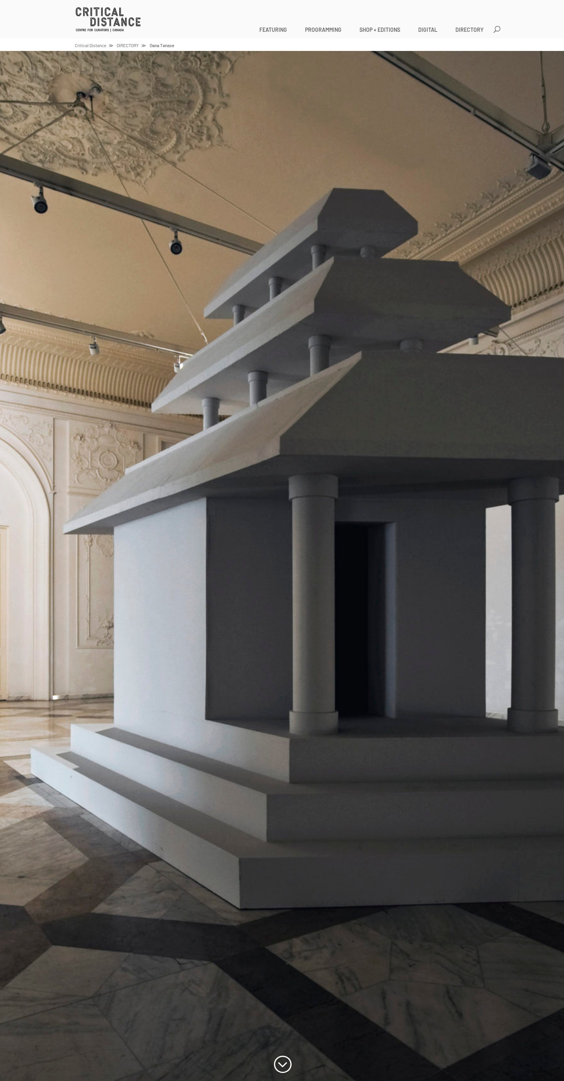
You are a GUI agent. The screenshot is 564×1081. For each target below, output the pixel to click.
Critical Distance (90, 45)
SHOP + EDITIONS (380, 29)
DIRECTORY (469, 29)
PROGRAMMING (323, 29)
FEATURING (273, 29)
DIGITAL (427, 29)
